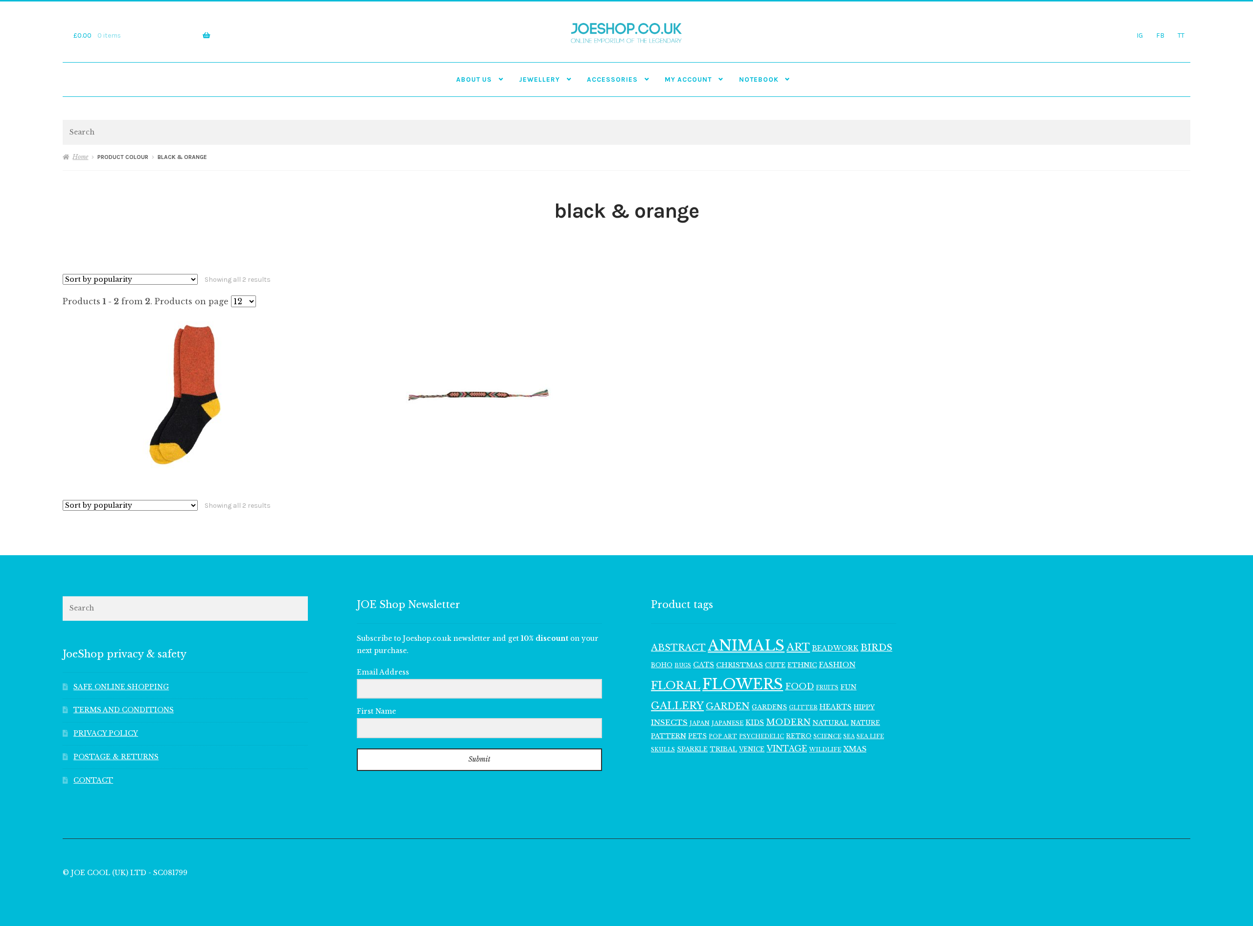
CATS (703, 664)
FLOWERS (742, 684)
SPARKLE (692, 749)
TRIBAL (723, 749)
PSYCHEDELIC (761, 736)
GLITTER (803, 707)
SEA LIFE (870, 736)
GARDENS (769, 707)
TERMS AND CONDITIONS (123, 710)
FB (1160, 35)
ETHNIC (802, 665)
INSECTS (669, 722)
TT (1181, 35)
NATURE (865, 722)
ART (798, 647)
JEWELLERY (539, 79)
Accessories (612, 79)
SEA (849, 736)
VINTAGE (786, 748)
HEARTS (835, 706)
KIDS (754, 722)
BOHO (662, 665)
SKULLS (663, 749)
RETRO (799, 736)
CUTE (775, 665)
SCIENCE (827, 736)
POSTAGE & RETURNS (116, 757)
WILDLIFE (825, 749)
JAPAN (700, 723)
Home (80, 156)
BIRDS (876, 647)
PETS (697, 736)
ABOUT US (474, 79)
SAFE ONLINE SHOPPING (121, 687)
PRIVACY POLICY (105, 733)
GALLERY (677, 706)
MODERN (788, 722)
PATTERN (668, 736)
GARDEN (728, 706)
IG (1140, 35)
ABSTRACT (678, 647)
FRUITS (827, 687)
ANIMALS (746, 646)
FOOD (799, 686)
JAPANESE (727, 723)
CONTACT (93, 780)
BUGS (682, 665)
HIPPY (864, 707)
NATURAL (830, 723)
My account (688, 79)
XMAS (854, 749)
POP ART (723, 736)
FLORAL (675, 685)
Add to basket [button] (185, 394)
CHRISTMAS (739, 665)
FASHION (837, 664)
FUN (848, 687)
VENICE (752, 749)
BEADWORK (835, 648)
